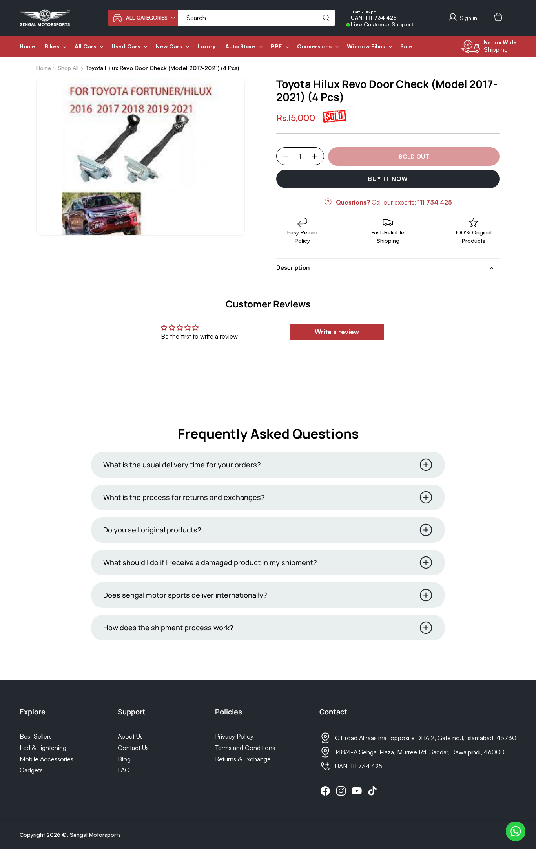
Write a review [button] (337, 332)
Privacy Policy (234, 736)
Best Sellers (36, 736)
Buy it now (388, 179)
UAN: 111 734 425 (374, 17)
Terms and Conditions (245, 748)
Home (43, 67)
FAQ (124, 770)
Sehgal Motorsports (95, 834)
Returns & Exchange (243, 759)
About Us (130, 736)
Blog (124, 759)
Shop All (68, 67)
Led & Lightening (43, 748)
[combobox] (256, 18)
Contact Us (133, 748)
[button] (143, 18)
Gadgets (31, 770)
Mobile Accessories (46, 759)
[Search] (326, 18)
